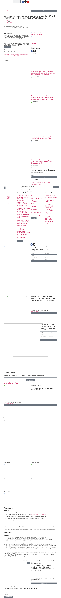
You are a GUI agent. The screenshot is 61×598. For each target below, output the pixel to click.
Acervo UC (26, 10)
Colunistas (14, 10)
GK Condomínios (36, 198)
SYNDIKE (34, 209)
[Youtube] (28, 1)
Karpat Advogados (37, 34)
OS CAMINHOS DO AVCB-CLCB (51, 201)
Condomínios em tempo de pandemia (51, 196)
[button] (6, 52)
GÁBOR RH (34, 201)
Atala (32, 196)
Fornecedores (11, 12)
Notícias (6, 10)
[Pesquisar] (20, 1)
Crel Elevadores (36, 212)
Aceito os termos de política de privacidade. (13, 402)
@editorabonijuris (34, 514)
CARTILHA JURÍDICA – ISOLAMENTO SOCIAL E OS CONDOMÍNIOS (49, 220)
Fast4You (34, 204)
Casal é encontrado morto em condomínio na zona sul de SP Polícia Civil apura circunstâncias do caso (43, 97)
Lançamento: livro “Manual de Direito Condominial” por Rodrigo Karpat (42, 137)
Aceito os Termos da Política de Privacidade (40, 310)
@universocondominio (43, 514)
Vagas (24, 12)
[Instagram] (25, 1)
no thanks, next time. (11, 383)
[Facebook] (23, 1)
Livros (20, 10)
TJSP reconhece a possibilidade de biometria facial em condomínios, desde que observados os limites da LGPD (43, 73)
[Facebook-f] (32, 51)
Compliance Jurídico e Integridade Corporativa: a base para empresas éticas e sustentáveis (42, 161)
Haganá (33, 44)
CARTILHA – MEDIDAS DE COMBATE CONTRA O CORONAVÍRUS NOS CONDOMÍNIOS (49, 209)
